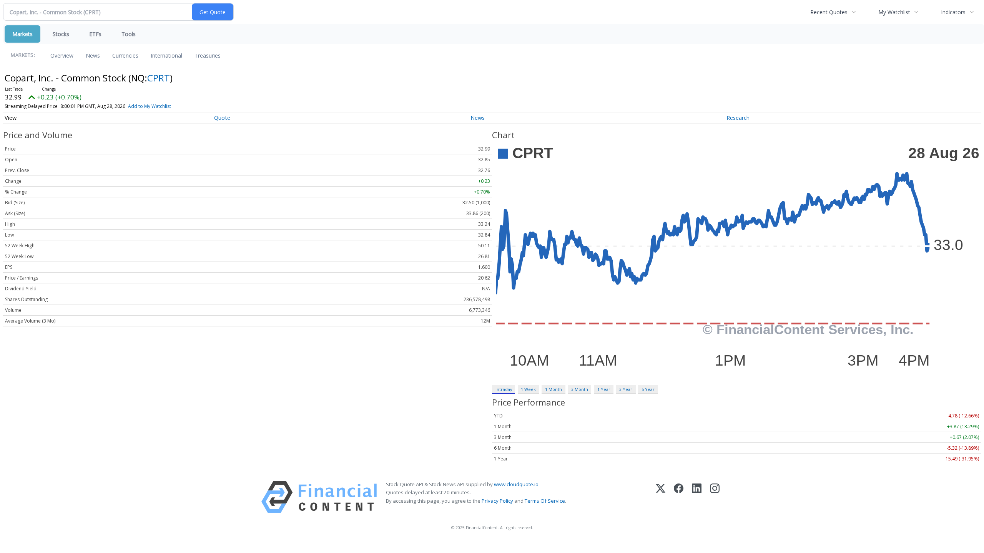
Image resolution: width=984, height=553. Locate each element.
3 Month (579, 389)
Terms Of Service (545, 500)
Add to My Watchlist (149, 106)
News (93, 55)
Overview (61, 55)
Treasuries (207, 55)
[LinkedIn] (697, 497)
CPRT (158, 77)
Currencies (125, 55)
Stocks (61, 34)
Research (738, 117)
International (166, 55)
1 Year (603, 389)
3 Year (625, 389)
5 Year (648, 389)
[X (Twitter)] (660, 497)
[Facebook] (678, 497)
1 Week (528, 389)
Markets (22, 34)
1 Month (553, 389)
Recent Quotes (829, 12)
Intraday (503, 389)
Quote (222, 117)
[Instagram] (715, 497)
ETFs (95, 34)
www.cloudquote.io (516, 484)
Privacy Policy (497, 500)
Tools (128, 34)
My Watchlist (894, 12)
